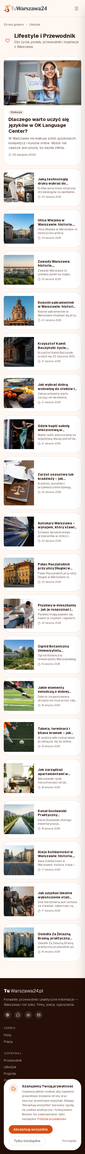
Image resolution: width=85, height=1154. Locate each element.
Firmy (8, 1035)
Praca (8, 1042)
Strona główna (14, 24)
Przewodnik (13, 1060)
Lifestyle (34, 24)
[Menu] (76, 8)
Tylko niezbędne (27, 1141)
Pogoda (10, 1073)
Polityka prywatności (51, 1119)
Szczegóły (69, 1141)
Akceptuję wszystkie (30, 1129)
